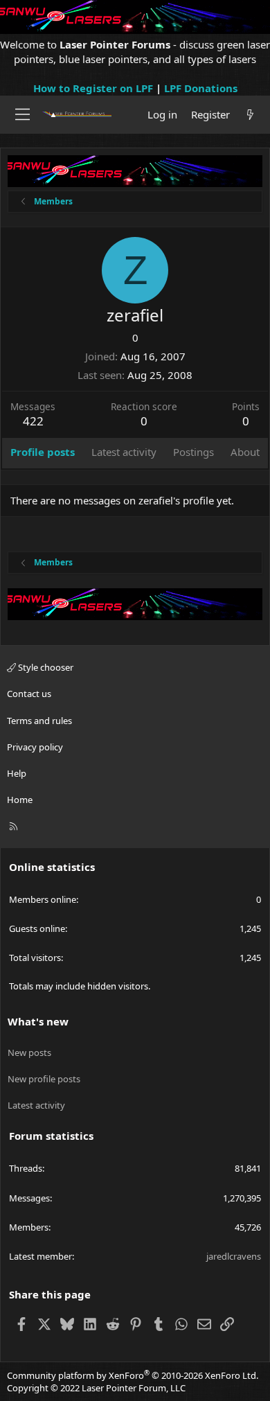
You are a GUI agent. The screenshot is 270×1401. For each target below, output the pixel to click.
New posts (29, 1052)
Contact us (29, 693)
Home (20, 799)
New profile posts (44, 1079)
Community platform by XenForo (132, 1375)
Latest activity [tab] (123, 452)
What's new (38, 1021)
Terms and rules (39, 720)
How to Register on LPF (93, 88)
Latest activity (36, 1105)
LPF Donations (200, 88)
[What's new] (250, 114)
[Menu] (22, 114)
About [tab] (245, 452)
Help (16, 773)
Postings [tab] (193, 452)
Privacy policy (35, 747)
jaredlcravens (233, 1256)
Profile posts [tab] (42, 452)
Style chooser (44, 667)
